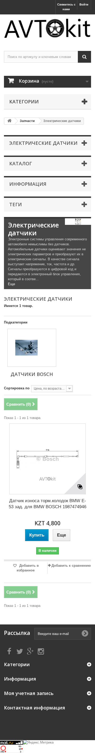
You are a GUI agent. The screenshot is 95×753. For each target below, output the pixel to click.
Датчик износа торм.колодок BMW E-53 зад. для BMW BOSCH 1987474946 (47, 503)
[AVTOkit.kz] (47, 28)
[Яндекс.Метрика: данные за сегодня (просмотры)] (38, 742)
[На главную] (9, 121)
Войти (83, 4)
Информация (27, 184)
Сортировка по (17, 388)
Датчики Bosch (32, 374)
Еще (11, 284)
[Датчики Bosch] (31, 348)
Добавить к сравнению (71, 566)
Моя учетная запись (29, 693)
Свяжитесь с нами (66, 7)
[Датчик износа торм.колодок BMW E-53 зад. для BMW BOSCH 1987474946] (47, 459)
